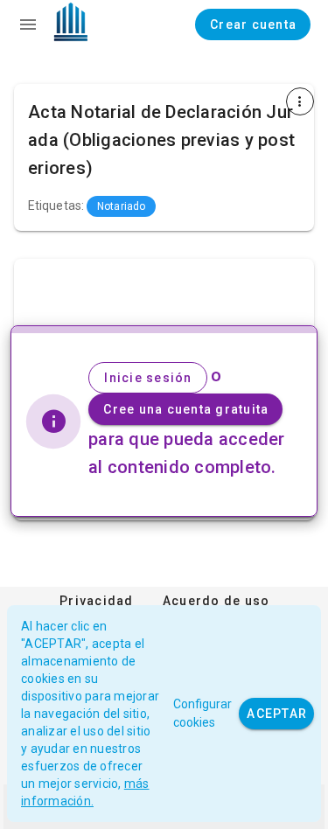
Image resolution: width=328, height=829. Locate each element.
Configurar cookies (202, 713)
